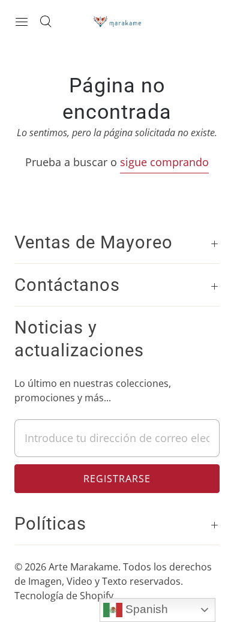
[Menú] (22, 21)
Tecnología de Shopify (63, 595)
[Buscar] (46, 21)
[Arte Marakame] (117, 21)
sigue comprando (164, 162)
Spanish (145, 609)
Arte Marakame (83, 566)
